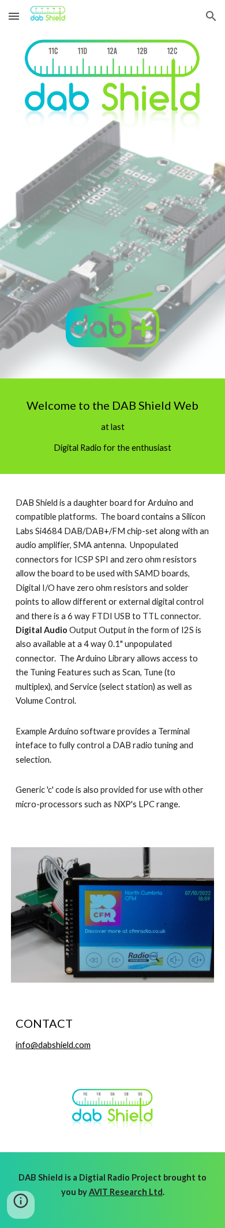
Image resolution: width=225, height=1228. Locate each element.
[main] (112, 426)
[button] (14, 16)
